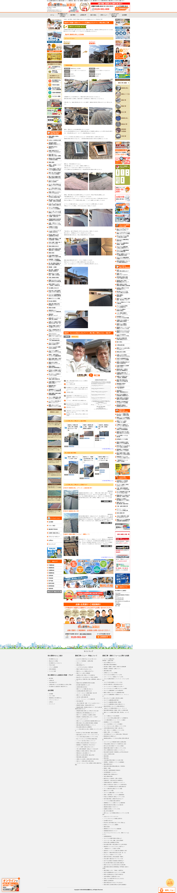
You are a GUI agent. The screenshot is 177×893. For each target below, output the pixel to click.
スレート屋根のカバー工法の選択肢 (123, 303)
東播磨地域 (51, 567)
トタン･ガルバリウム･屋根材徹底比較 (54, 339)
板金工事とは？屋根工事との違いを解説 (55, 155)
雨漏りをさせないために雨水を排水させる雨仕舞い (115, 864)
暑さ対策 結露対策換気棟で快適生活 (54, 270)
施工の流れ (93, 15)
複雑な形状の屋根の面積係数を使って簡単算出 (55, 249)
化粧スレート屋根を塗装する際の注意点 (122, 324)
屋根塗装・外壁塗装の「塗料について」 (112, 668)
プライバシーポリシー (54, 536)
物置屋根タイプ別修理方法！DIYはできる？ (122, 481)
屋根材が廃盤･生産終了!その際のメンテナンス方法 (115, 747)
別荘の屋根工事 (120, 513)
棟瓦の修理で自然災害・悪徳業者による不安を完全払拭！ (116, 752)
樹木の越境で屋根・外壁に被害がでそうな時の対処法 (123, 453)
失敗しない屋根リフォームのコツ (122, 274)
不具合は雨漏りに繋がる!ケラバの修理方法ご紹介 (55, 169)
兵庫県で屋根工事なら (54, 533)
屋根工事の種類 (122, 83)
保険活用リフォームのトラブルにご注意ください (123, 457)
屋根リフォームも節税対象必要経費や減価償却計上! (123, 520)
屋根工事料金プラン (80, 665)
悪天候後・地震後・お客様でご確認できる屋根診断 (115, 666)
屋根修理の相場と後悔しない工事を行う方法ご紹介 (87, 710)
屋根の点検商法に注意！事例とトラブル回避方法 (123, 443)
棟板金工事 (124, 124)
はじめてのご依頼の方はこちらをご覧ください (86, 658)
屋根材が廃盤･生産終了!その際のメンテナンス (55, 326)
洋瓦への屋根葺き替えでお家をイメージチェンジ (55, 330)
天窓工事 (123, 136)
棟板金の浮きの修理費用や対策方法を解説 (55, 159)
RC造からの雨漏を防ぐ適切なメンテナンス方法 (114, 796)
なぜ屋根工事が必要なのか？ (123, 270)
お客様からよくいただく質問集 (110, 672)
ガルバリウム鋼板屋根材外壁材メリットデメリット (123, 258)
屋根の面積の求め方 (54, 246)
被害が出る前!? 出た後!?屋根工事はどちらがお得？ (123, 432)
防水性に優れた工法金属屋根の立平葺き (54, 235)
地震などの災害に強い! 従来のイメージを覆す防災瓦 (115, 784)
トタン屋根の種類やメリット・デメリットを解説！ (115, 720)
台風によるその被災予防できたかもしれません (123, 355)
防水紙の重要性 (52, 301)
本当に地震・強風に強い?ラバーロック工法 (55, 243)
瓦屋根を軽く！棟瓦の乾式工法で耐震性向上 (113, 780)
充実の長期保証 (52, 669)
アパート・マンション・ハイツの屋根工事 (85, 699)
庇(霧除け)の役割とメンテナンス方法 (53, 227)
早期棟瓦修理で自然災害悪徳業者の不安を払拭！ (55, 220)
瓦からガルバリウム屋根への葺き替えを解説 (123, 236)
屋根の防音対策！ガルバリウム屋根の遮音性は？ (123, 262)
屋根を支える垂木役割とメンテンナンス (54, 363)
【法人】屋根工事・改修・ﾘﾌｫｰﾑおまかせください (123, 516)
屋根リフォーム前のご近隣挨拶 (83, 673)
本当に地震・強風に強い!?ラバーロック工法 (113, 858)
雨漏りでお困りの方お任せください (84, 669)
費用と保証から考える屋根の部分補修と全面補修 (87, 723)
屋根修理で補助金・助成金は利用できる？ (122, 406)
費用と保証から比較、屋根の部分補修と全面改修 (123, 285)
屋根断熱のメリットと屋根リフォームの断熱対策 (55, 390)
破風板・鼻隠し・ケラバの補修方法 (111, 732)
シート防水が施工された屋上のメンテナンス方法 (55, 189)
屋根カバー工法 (125, 94)
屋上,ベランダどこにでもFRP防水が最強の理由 (55, 196)
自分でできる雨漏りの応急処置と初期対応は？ (123, 395)
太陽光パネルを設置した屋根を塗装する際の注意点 (87, 759)
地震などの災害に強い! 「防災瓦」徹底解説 (122, 377)
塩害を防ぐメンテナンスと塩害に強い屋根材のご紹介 (115, 850)
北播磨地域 (51, 570)
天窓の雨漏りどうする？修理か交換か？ (55, 382)
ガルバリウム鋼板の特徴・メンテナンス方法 (113, 792)
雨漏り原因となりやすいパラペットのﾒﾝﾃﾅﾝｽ (55, 192)
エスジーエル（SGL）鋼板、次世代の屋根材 (113, 840)
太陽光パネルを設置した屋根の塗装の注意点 (123, 321)
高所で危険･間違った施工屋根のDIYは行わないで (55, 359)
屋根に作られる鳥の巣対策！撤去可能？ (123, 503)
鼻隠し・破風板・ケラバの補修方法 (55, 165)
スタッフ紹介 (52, 525)
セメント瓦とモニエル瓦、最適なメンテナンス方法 (115, 726)
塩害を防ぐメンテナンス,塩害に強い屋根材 (55, 319)
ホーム (52, 15)
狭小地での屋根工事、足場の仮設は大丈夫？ (113, 684)
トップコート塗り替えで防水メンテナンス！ (55, 402)
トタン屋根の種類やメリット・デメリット (122, 313)
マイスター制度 (52, 671)
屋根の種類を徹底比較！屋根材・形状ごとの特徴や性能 (116, 710)
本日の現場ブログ (53, 682)
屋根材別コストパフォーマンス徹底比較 (55, 311)
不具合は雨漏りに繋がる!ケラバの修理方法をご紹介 (115, 743)
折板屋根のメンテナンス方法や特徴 (111, 722)
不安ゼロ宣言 (52, 665)
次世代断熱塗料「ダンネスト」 (120, 388)
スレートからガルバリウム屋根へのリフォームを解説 (123, 233)
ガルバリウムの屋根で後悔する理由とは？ (54, 343)
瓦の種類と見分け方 (54, 288)
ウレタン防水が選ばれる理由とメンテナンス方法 (55, 185)
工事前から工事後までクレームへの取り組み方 (123, 425)
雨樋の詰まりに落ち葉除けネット (83, 753)
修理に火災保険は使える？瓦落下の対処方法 (123, 362)
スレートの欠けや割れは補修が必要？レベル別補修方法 (116, 718)
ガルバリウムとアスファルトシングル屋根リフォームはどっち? (55, 335)
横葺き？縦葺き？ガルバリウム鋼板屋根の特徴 (123, 254)
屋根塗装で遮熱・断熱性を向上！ (111, 774)
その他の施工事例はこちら (107, 448)
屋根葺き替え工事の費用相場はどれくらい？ (123, 281)
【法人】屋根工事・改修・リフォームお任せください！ (88, 703)
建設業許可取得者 (53, 529)
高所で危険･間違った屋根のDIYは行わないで (113, 798)
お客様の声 (83, 15)
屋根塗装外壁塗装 (123, 130)
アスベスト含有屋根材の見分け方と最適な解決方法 (115, 786)
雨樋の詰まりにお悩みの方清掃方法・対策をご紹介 (123, 496)
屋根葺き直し (124, 118)
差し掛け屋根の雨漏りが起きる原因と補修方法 (55, 264)
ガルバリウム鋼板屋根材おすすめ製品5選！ (123, 251)
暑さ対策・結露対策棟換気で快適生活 (112, 770)
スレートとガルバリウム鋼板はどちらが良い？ (123, 229)
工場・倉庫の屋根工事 (122, 506)
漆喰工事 (123, 100)
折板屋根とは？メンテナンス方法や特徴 (123, 317)
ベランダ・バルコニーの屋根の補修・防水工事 (86, 693)
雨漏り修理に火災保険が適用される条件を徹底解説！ (115, 884)
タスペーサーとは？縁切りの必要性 (54, 181)
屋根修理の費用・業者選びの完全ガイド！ (55, 143)
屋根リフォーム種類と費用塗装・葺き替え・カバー (123, 299)
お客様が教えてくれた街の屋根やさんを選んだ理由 (60, 684)
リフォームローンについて (82, 718)
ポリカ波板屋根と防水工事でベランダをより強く (123, 492)
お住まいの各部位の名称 (55, 140)
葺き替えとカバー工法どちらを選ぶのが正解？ (123, 292)
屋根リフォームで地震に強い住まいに (84, 688)
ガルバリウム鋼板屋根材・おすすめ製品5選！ (114, 690)
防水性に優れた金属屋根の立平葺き (111, 842)
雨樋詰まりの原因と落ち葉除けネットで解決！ (123, 499)
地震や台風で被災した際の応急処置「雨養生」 (55, 239)
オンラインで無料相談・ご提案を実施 (84, 661)
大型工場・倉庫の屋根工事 (82, 697)
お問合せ (51, 540)
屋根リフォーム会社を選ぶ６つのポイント (123, 349)
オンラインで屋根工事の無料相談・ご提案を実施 (123, 414)
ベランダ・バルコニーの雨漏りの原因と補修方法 (55, 204)
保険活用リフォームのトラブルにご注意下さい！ (114, 846)
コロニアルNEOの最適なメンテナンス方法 (123, 335)
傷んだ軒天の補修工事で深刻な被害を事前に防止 (55, 177)
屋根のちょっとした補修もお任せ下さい (85, 671)
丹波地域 (51, 578)
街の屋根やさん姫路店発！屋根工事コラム (58, 686)
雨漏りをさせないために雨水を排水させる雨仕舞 (55, 281)
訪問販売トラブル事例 (122, 439)
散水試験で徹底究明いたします (83, 684)
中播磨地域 (51, 565)
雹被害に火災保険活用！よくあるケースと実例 (123, 402)
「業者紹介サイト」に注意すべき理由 (122, 461)
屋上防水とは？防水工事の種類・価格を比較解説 (55, 200)
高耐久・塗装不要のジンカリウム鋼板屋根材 (55, 355)
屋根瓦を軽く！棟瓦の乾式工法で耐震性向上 (122, 370)
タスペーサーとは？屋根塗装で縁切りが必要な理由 (115, 741)
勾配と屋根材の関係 (54, 277)
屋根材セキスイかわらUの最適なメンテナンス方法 (123, 331)
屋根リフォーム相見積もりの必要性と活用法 (86, 714)
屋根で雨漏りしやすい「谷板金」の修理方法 (54, 285)
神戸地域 (51, 580)
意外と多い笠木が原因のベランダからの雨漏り (55, 173)
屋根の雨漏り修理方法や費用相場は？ (55, 367)
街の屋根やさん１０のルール (55, 663)
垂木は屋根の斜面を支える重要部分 (84, 727)
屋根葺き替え (124, 88)
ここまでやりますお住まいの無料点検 (114, 15)
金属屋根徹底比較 (107, 836)
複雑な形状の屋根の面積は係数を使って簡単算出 (114, 766)
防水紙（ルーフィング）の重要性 (111, 824)
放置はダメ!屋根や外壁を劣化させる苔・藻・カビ (55, 322)
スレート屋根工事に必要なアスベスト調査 (113, 788)
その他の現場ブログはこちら (107, 557)
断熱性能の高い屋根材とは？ (52, 386)
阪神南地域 (51, 586)
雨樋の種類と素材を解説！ (82, 757)
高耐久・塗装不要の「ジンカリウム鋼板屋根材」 (114, 794)
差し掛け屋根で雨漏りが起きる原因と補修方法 (114, 862)
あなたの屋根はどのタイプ (109, 662)
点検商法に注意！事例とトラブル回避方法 (85, 675)
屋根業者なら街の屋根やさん (55, 697)
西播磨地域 (51, 573)
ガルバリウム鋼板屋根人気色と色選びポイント (123, 247)
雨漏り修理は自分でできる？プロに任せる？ (55, 151)
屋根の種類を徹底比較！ (120, 295)
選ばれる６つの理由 (53, 661)
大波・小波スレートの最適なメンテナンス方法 (55, 223)
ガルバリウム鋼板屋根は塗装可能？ (123, 240)
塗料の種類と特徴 (122, 534)
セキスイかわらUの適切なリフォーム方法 (113, 674)
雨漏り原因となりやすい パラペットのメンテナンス (87, 734)
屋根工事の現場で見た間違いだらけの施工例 (122, 380)
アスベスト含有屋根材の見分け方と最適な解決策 (55, 295)
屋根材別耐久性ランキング (53, 315)
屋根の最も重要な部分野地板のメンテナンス (54, 304)
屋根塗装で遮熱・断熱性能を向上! (122, 391)
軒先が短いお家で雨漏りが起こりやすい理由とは (55, 291)
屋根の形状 (51, 252)
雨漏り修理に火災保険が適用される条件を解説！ (123, 398)
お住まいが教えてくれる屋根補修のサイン (123, 288)
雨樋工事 (123, 106)
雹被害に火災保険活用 (108, 880)
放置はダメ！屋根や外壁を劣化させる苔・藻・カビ (115, 852)
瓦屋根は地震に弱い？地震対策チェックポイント (123, 373)
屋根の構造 (51, 162)
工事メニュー (103, 15)
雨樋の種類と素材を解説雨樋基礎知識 (55, 394)
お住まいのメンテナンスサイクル (111, 816)
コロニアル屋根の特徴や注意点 (121, 310)
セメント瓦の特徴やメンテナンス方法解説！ (55, 208)
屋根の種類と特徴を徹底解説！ (54, 137)
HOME (65, 19)
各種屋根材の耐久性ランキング (110, 830)
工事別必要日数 (120, 345)
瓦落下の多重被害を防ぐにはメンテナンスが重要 (123, 359)
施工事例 (73, 15)
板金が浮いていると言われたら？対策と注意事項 (123, 446)
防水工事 (123, 112)
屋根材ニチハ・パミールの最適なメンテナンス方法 (123, 328)
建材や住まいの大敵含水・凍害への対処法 (54, 274)
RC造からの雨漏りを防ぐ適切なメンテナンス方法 (55, 371)
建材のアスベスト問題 (54, 298)
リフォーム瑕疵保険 (53, 667)
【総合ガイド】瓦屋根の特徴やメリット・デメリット (115, 708)
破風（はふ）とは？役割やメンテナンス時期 (55, 405)
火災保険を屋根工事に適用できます (84, 690)
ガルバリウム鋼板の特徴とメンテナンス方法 (55, 351)
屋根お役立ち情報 (121, 351)
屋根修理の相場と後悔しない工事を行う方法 (122, 277)
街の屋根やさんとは (53, 658)
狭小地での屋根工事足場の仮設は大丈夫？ (122, 339)
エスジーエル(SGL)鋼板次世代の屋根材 (55, 347)
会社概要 (124, 15)
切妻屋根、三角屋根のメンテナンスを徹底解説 (55, 260)
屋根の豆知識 (52, 307)
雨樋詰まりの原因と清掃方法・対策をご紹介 (86, 750)
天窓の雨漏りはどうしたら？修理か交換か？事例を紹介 (116, 734)
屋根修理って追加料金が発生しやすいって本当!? (123, 450)
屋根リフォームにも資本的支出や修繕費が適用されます (88, 720)
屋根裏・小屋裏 (52, 267)
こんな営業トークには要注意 (122, 436)
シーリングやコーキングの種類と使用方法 (55, 231)
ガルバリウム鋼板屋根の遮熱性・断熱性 (123, 244)
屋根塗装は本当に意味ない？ (53, 147)
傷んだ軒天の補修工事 (108, 810)
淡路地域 (51, 588)
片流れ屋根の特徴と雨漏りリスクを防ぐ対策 (55, 256)
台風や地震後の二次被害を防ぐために (123, 366)
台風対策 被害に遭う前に (81, 686)
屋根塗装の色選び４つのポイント (121, 384)
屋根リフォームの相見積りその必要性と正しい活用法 (123, 418)
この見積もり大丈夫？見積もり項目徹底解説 (122, 429)
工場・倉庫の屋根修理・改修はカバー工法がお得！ (123, 489)
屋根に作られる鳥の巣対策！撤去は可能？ (85, 755)
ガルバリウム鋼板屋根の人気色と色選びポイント (114, 704)
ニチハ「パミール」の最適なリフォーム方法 (113, 676)
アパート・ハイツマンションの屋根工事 (122, 510)
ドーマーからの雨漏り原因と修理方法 (54, 378)
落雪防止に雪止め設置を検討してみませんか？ (86, 742)
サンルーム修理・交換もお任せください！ (123, 485)
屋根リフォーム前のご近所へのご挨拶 (122, 422)
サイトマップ (52, 544)
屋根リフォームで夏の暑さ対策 (83, 695)
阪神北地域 (51, 583)
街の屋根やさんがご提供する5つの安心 (62, 15)
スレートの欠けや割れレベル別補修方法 (122, 306)
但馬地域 (51, 575)
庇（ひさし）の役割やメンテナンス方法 (55, 374)
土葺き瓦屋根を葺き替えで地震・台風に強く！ (55, 216)
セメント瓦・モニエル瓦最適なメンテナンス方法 (55, 212)
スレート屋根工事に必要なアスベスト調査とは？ (55, 398)
